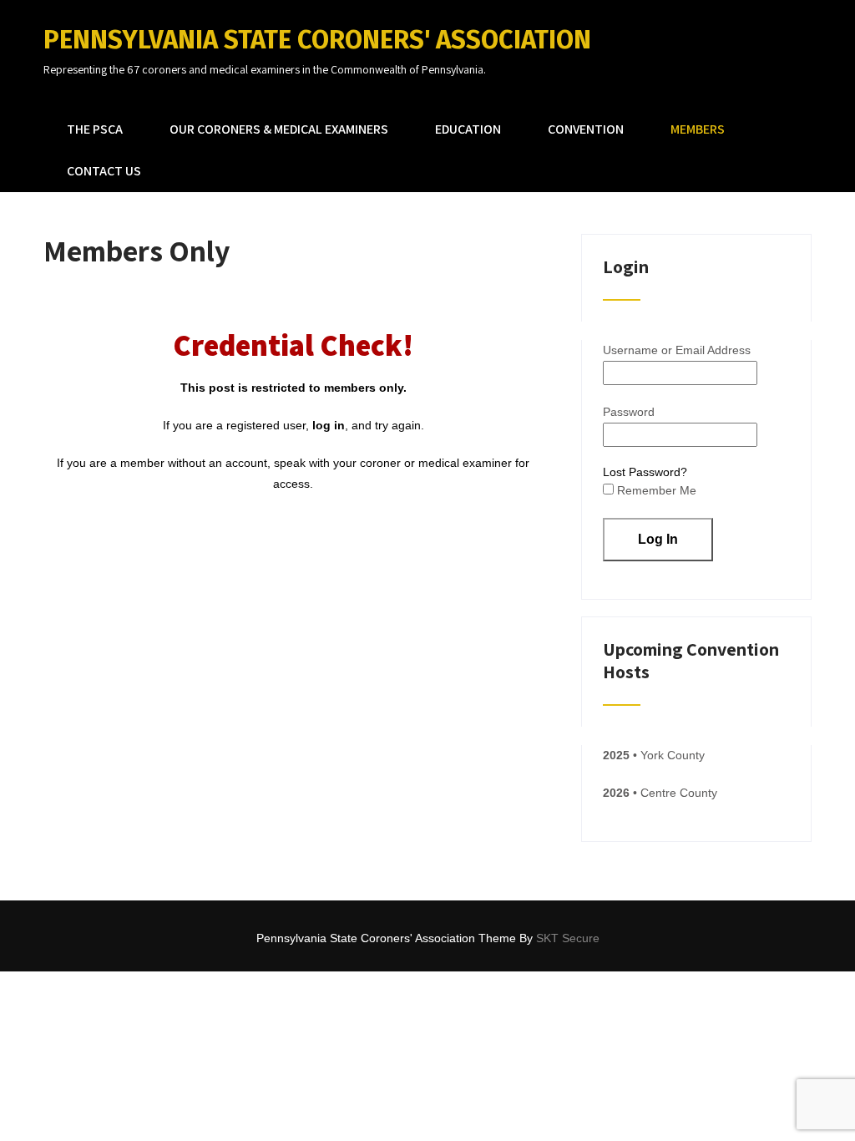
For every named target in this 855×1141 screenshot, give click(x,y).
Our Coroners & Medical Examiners (278, 129)
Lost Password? (645, 472)
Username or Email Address (677, 350)
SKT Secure (568, 938)
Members (697, 129)
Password (629, 411)
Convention (586, 129)
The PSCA (95, 129)
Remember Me (655, 490)
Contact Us (104, 171)
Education (468, 129)
